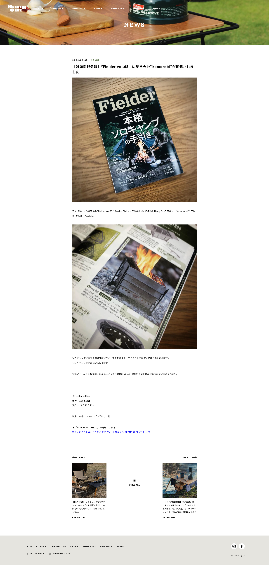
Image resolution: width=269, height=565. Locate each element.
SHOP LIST (89, 546)
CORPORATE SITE (61, 554)
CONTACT (106, 546)
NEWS (120, 546)
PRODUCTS (59, 546)
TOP (29, 546)
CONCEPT (42, 546)
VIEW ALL (134, 485)
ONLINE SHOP (37, 554)
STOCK (74, 546)
